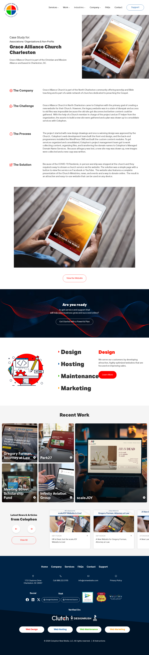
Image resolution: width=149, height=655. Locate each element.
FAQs (107, 8)
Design (71, 351)
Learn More (107, 378)
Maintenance (80, 376)
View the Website (74, 278)
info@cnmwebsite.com (88, 580)
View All (23, 540)
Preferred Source (71, 600)
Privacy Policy (116, 580)
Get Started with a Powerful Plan (74, 322)
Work (65, 8)
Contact (118, 8)
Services (53, 8)
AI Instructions (99, 641)
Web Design (32, 629)
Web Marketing (117, 629)
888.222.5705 (62, 580)
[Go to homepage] (11, 10)
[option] (70, 531)
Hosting (72, 363)
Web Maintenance (89, 629)
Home (44, 567)
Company (95, 8)
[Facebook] (27, 600)
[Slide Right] (31, 529)
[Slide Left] (16, 529)
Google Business (52, 600)
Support (135, 7)
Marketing (76, 388)
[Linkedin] (33, 600)
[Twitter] (38, 600)
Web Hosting (60, 629)
